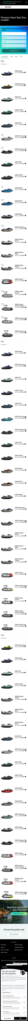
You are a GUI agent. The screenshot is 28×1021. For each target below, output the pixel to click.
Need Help (3, 944)
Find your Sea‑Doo (14, 934)
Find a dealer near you (19, 913)
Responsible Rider (19, 947)
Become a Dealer (5, 950)
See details (3, 64)
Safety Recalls (4, 952)
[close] (26, 2)
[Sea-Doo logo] (8, 7)
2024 (21, 56)
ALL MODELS (4, 56)
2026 (11, 56)
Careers (3, 947)
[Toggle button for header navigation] (2, 7)
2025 (16, 56)
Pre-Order (13, 3)
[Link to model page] (14, 72)
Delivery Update (18, 944)
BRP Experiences (19, 950)
